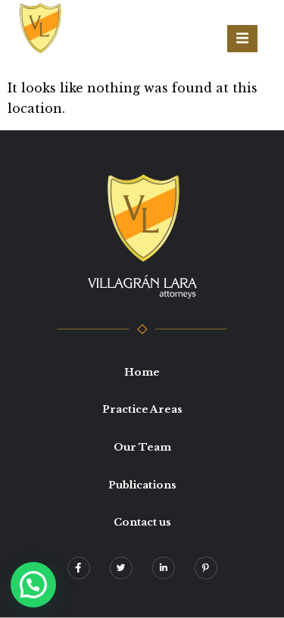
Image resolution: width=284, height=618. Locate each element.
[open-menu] (242, 38)
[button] (33, 584)
